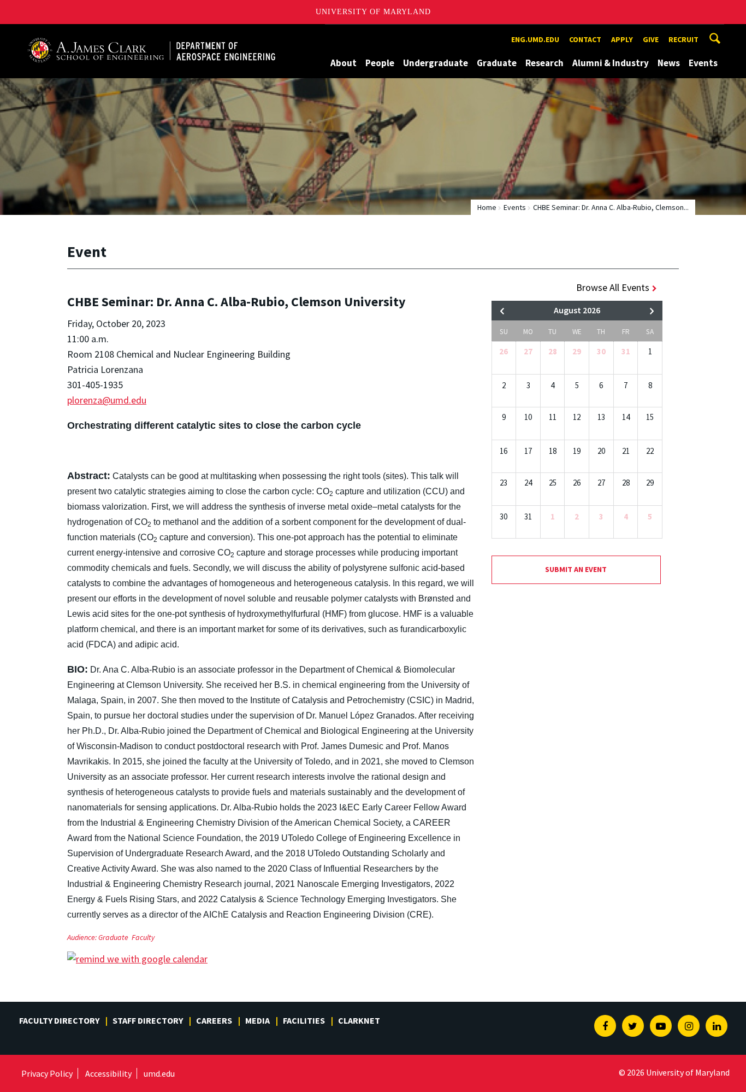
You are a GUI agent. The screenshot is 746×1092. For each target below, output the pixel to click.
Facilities (304, 1020)
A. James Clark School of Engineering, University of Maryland (151, 34)
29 (576, 351)
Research (544, 63)
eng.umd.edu (535, 39)
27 (528, 351)
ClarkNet (359, 1020)
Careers (214, 1020)
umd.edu (159, 1073)
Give (651, 39)
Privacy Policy (47, 1073)
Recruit (683, 39)
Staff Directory (148, 1020)
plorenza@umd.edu (106, 400)
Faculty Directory (59, 1020)
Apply (622, 39)
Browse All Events (612, 287)
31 (625, 351)
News (669, 63)
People (379, 63)
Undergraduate (435, 63)
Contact (585, 39)
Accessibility (108, 1073)
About (343, 63)
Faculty (143, 937)
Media (257, 1020)
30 (601, 351)
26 (503, 351)
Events (703, 63)
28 (552, 351)
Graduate (497, 63)
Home (486, 207)
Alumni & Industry (610, 63)
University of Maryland (373, 12)
